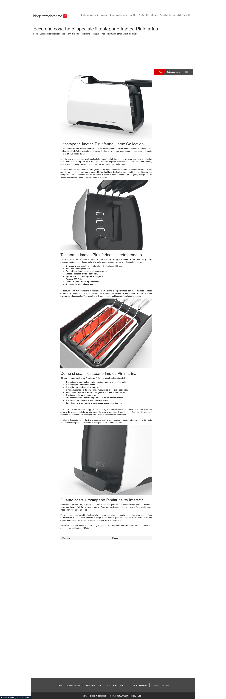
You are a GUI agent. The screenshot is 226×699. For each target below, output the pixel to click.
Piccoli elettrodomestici (170, 15)
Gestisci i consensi (24, 697)
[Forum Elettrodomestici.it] (173, 72)
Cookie (140, 695)
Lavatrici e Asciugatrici (139, 15)
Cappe (154, 15)
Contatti (186, 15)
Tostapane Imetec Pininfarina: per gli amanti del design (114, 33)
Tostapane (85, 33)
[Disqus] (106, 572)
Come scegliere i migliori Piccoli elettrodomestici (60, 33)
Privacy (133, 695)
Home (35, 33)
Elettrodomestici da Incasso (94, 15)
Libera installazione (118, 15)
